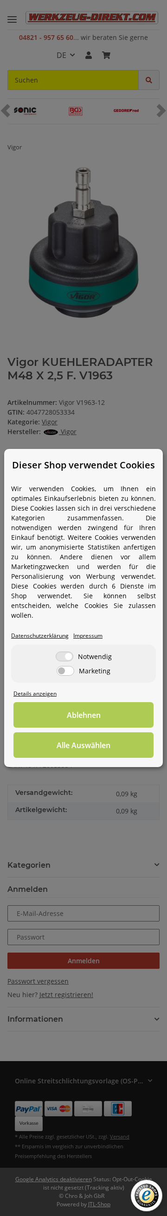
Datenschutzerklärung (40, 635)
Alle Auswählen (83, 745)
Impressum (88, 635)
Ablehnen (84, 715)
